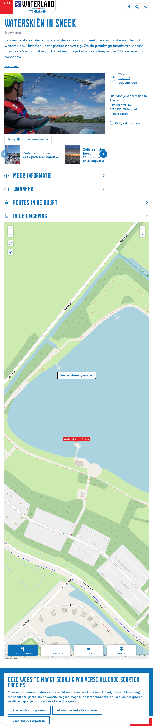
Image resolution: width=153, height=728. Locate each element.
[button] (76, 441)
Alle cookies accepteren (29, 710)
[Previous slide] (142, 228)
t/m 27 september (127, 80)
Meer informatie (32, 175)
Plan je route (119, 113)
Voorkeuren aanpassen (29, 721)
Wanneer (23, 189)
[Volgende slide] (103, 154)
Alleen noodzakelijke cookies (77, 710)
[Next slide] (142, 234)
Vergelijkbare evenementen (28, 139)
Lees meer (11, 66)
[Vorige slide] (4, 154)
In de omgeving (30, 216)
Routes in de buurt (35, 202)
